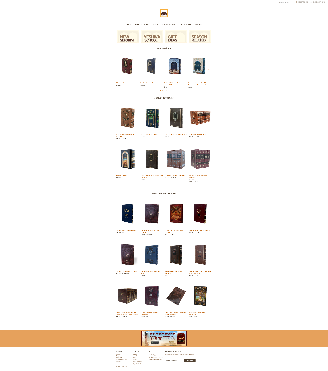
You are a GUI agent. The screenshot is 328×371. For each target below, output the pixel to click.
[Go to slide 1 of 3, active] (160, 90)
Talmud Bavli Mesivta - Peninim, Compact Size (151, 231)
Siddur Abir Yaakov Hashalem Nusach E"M (173, 84)
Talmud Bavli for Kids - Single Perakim (174, 231)
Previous (118, 70)
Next (208, 70)
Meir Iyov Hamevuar (123, 83)
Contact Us (119, 357)
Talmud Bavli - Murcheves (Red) (199, 230)
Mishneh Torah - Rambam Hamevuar (173, 272)
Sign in (312, 2)
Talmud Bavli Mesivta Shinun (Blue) (150, 272)
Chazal (146, 25)
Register (318, 2)
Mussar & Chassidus (168, 25)
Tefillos (197, 25)
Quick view (127, 66)
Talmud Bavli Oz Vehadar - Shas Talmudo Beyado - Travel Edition (127, 314)
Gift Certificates (303, 2)
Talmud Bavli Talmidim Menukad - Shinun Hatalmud (200, 272)
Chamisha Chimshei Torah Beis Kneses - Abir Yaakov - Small (198, 84)
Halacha (155, 25)
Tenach (128, 25)
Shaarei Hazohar (121, 176)
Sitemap (118, 361)
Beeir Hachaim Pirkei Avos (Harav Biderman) (152, 177)
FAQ (117, 356)
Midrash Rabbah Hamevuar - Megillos (125, 135)
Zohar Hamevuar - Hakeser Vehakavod (149, 314)
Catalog (118, 354)
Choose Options (151, 69)
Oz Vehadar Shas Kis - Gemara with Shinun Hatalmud (176, 314)
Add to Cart (127, 69)
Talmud (137, 25)
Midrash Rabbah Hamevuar (198, 134)
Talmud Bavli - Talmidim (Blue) (126, 230)
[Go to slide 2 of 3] (163, 90)
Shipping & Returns (121, 359)
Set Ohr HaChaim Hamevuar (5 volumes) (199, 177)
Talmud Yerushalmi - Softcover (175, 176)
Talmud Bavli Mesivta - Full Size (126, 271)
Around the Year (185, 25)
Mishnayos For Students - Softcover (197, 314)
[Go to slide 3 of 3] (165, 90)
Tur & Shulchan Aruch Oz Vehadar (176, 134)
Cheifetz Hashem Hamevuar (149, 83)
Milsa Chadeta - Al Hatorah (149, 134)
